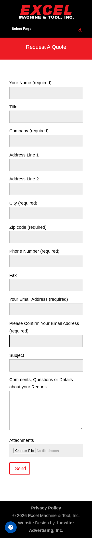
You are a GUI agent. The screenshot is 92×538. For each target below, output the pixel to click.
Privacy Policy (46, 508)
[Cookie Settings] (11, 527)
